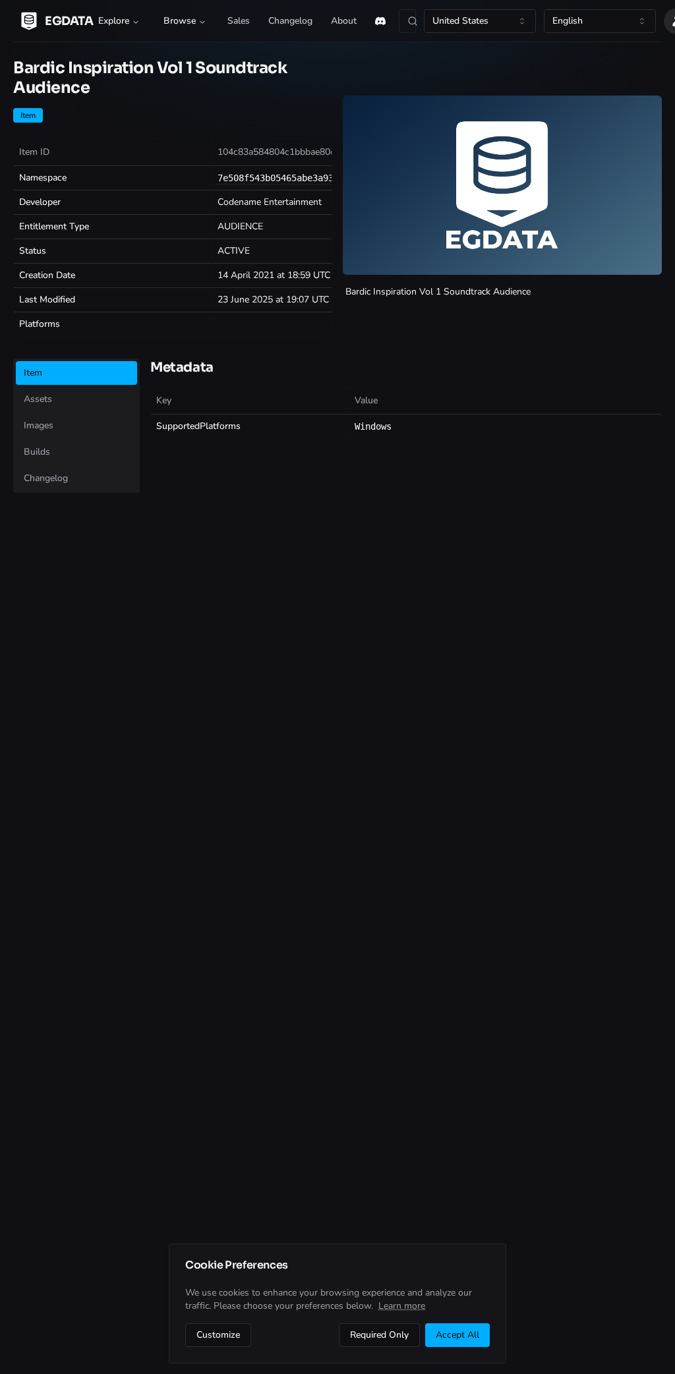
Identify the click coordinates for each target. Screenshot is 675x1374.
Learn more (401, 1306)
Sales (238, 20)
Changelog (290, 20)
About (344, 20)
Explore (113, 20)
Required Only (379, 1335)
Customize (218, 1335)
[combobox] (480, 21)
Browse (179, 20)
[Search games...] (407, 21)
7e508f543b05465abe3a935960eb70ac (302, 178)
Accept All (457, 1335)
